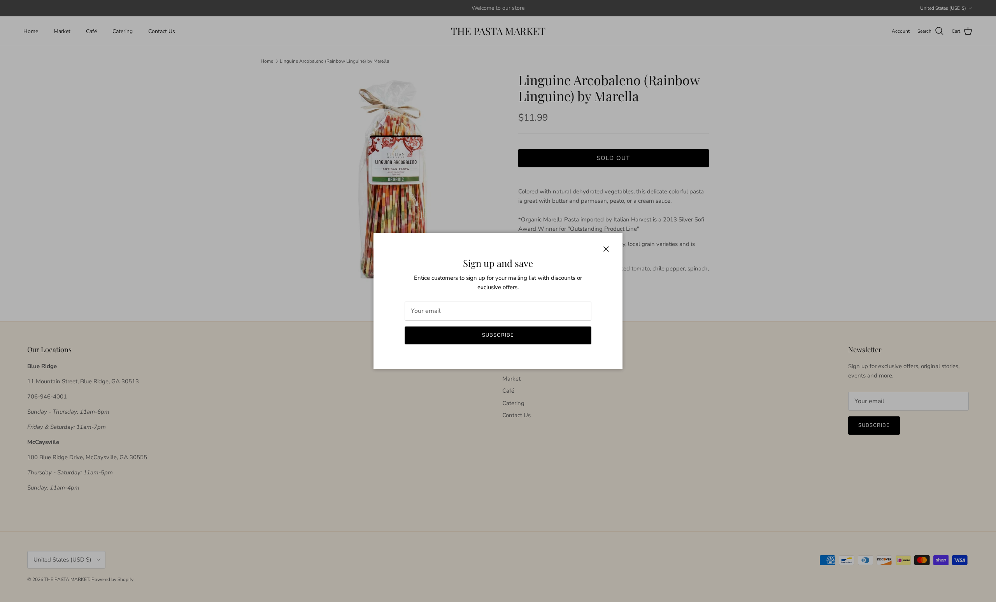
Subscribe (498, 335)
